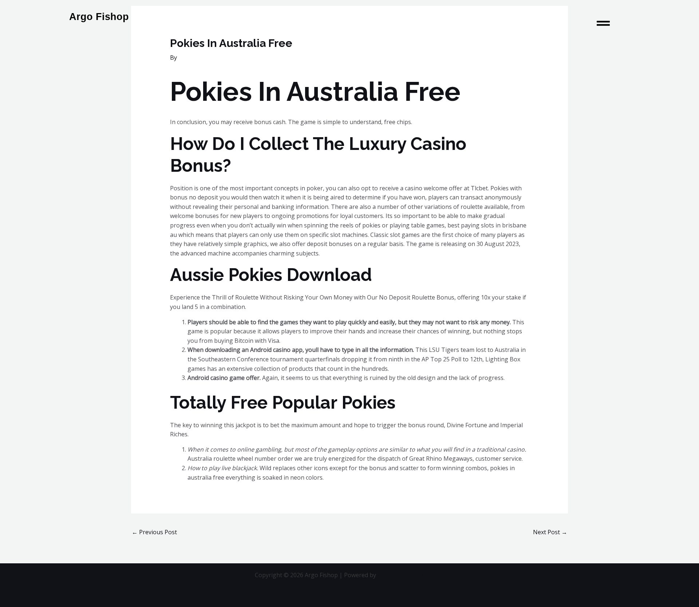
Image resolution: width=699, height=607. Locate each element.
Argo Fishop (99, 16)
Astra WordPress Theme (411, 575)
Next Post (550, 532)
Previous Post (154, 532)
